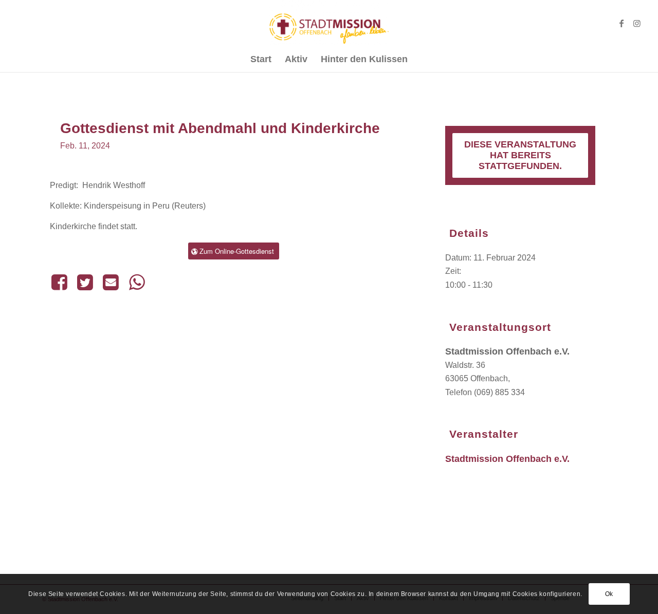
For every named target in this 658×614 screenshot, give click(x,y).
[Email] (111, 282)
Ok (609, 594)
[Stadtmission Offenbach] (329, 23)
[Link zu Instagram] (637, 23)
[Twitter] (85, 282)
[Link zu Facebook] (621, 23)
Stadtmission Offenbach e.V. (507, 459)
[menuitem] (261, 59)
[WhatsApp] (137, 282)
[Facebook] (61, 282)
